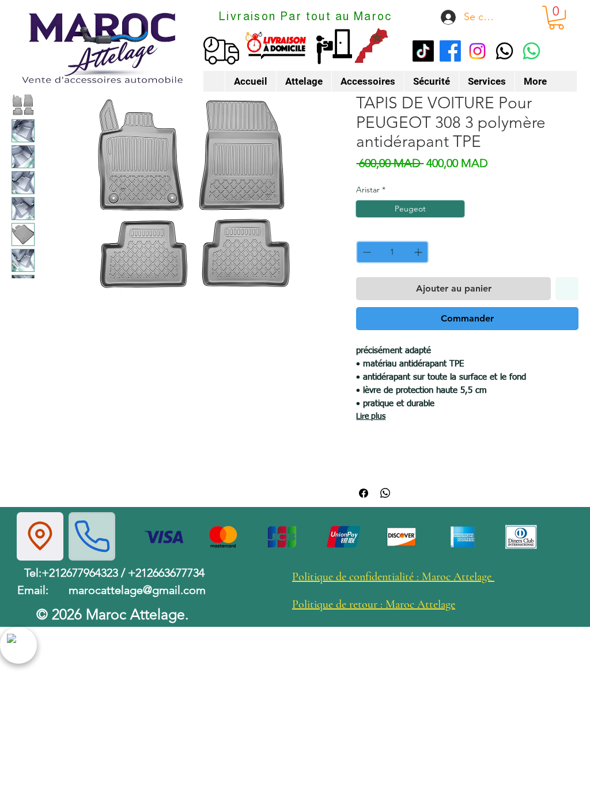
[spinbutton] (392, 252)
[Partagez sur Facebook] (363, 493)
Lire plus (370, 417)
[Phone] (92, 536)
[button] (556, 17)
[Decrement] (365, 252)
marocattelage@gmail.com (137, 590)
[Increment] (419, 252)
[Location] (40, 536)
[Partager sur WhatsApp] (385, 493)
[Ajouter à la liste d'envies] (566, 288)
